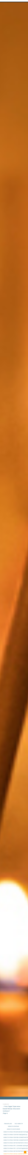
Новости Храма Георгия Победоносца (15, 1134)
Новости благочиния (13, 1129)
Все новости (19, 1123)
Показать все (8, 1123)
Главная (6, 1104)
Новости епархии (13, 1126)
